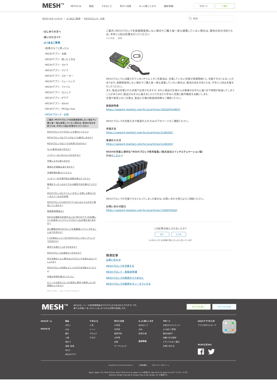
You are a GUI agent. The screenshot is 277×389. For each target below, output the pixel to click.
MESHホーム (46, 321)
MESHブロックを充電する (120, 266)
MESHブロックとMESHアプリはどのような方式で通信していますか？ (71, 204)
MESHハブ (143, 325)
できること (94, 321)
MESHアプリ (70, 354)
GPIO (67, 350)
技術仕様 (142, 333)
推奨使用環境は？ (55, 211)
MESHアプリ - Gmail (57, 103)
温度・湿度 (69, 346)
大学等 (117, 337)
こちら (117, 155)
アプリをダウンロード (207, 325)
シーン (92, 329)
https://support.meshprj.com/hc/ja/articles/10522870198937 (143, 109)
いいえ (178, 234)
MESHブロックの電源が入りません (125, 278)
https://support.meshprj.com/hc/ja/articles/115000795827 (141, 210)
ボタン (68, 325)
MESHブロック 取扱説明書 (121, 272)
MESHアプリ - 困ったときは (60, 59)
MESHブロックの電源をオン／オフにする (128, 284)
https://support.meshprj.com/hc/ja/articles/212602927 (139, 132)
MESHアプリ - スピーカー (59, 75)
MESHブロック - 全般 (94, 18)
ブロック (93, 333)
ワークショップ (120, 346)
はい (162, 234)
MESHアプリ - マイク (57, 70)
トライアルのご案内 (171, 341)
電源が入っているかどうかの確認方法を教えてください (72, 186)
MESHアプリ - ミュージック (60, 81)
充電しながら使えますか (58, 160)
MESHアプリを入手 (206, 321)
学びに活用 (119, 321)
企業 (116, 341)
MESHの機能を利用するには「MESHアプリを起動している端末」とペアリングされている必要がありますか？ (71, 220)
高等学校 (118, 333)
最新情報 (142, 341)
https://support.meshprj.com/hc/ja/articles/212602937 (139, 144)
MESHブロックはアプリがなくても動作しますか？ (70, 137)
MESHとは (45, 328)
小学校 (117, 325)
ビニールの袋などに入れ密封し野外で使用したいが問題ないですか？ (71, 284)
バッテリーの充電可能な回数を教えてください (68, 178)
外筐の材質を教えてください (60, 276)
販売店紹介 (168, 333)
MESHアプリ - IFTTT (57, 97)
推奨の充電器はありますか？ (60, 166)
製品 (67, 321)
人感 (67, 337)
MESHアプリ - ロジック (58, 92)
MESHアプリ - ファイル (58, 86)
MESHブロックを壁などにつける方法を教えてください (71, 269)
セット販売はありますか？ (59, 149)
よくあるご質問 (73, 18)
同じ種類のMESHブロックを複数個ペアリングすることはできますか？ (71, 230)
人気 (92, 325)
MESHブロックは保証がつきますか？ (64, 252)
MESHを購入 (198, 306)
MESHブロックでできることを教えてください (68, 131)
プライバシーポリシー (160, 365)
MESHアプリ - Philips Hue (60, 109)
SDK (140, 329)
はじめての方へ (52, 31)
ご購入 (225, 6)
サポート (203, 6)
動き (67, 333)
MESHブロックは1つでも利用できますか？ (67, 143)
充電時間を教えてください (59, 172)
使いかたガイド (52, 37)
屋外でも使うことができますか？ (62, 246)
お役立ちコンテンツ (171, 325)
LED (67, 329)
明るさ (68, 341)
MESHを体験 (224, 306)
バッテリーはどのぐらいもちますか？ (64, 155)
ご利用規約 (142, 365)
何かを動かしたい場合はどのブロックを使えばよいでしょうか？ (72, 260)
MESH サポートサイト (52, 18)
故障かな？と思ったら (57, 48)
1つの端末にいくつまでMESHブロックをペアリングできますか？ (71, 239)
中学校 (117, 329)
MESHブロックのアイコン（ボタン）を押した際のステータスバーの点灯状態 (71, 195)
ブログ (92, 337)
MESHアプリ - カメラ (57, 64)
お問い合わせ (113, 260)
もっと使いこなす (146, 321)
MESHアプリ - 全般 (56, 53)
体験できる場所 (169, 337)
